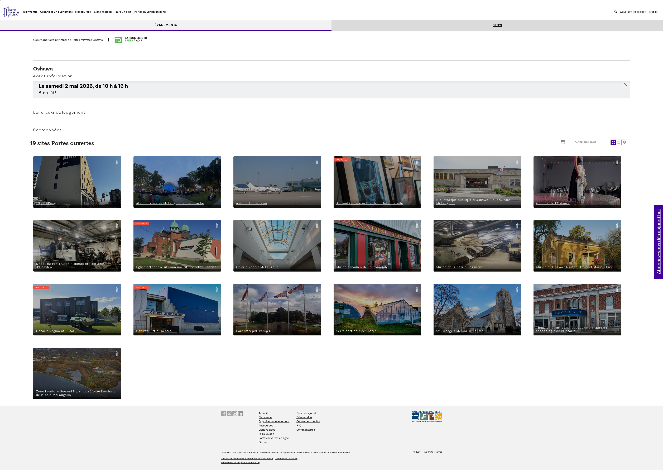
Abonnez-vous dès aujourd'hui (659, 241)
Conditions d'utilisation (286, 458)
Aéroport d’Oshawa (249, 161)
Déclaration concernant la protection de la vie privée (247, 458)
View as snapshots (613, 142)
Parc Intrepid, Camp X (251, 288)
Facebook (223, 413)
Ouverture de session (633, 11)
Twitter (229, 413)
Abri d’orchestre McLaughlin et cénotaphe (165, 161)
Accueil (263, 413)
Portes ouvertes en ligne (150, 11)
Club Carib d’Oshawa (550, 161)
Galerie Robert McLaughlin (254, 224)
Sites (497, 25)
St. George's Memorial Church (457, 288)
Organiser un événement (56, 11)
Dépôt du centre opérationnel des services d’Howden (72, 224)
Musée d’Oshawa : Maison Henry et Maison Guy (569, 224)
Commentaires (305, 429)
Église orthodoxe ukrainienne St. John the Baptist (170, 224)
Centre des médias (308, 421)
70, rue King (44, 161)
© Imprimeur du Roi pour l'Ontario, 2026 (240, 462)
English (653, 11)
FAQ (298, 425)
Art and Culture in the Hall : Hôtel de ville (364, 161)
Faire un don (122, 11)
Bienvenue (30, 11)
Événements (166, 25)
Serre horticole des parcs (353, 288)
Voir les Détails (77, 201)
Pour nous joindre (307, 413)
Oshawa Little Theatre (151, 288)
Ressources (83, 11)
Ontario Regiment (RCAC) (53, 288)
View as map (624, 142)
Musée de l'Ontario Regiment (456, 224)
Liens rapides (103, 11)
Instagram (234, 413)
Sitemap (264, 442)
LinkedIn (240, 413)
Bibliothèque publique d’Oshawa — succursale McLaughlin (477, 161)
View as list (618, 142)
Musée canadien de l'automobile (358, 224)
